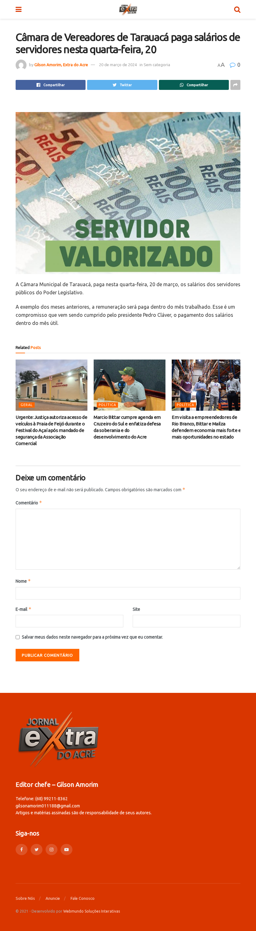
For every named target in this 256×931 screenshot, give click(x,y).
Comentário (29, 503)
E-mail (24, 609)
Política (107, 405)
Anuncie (53, 898)
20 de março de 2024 (118, 64)
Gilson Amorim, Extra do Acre (61, 64)
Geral (27, 405)
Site (136, 609)
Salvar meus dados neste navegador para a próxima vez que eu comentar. (92, 637)
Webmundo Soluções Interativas (91, 911)
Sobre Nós (25, 898)
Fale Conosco (83, 898)
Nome (23, 581)
